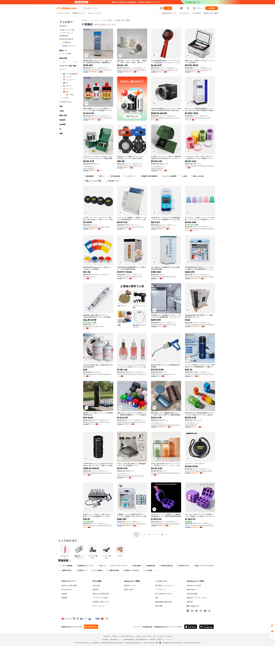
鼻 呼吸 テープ (82, 570)
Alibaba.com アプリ (161, 627)
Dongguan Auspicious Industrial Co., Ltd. (130, 227)
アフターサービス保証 (100, 598)
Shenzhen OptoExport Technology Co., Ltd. (165, 118)
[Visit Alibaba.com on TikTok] (209, 610)
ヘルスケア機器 (106, 20)
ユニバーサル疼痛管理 (169, 176)
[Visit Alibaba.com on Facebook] (188, 610)
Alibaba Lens (65, 627)
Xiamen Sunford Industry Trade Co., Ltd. (198, 70)
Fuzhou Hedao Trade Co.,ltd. (160, 227)
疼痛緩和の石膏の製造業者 (149, 176)
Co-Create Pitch (66, 589)
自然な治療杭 (137, 565)
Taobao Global (146, 636)
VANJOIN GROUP (89, 168)
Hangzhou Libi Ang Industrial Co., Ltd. (129, 276)
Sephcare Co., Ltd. (89, 276)
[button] (161, 8)
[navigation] (69, 277)
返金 (156, 598)
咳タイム (102, 565)
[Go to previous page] (132, 534)
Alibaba (84, 20)
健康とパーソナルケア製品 (93, 181)
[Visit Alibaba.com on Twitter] (196, 610)
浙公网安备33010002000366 (173, 643)
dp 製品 (185, 176)
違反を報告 (159, 606)
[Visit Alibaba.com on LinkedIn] (192, 610)
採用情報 (64, 598)
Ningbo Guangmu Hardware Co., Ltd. (163, 374)
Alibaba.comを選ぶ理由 (69, 585)
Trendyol (160, 636)
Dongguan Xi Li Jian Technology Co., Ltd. (164, 70)
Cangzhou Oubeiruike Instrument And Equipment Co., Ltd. (200, 324)
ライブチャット (160, 589)
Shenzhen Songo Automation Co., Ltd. (129, 166)
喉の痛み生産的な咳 (167, 565)
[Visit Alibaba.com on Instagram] (201, 610)
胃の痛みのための (184, 565)
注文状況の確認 (192, 593)
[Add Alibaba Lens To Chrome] (91, 626)
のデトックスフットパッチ (119, 565)
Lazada (137, 636)
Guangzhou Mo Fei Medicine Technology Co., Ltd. (132, 374)
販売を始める (191, 589)
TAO (154, 636)
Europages (168, 636)
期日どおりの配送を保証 (101, 593)
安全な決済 (96, 585)
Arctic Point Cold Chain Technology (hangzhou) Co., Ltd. (200, 276)
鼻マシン (102, 176)
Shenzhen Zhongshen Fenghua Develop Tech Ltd (200, 228)
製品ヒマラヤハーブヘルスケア (204, 565)
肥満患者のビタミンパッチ (86, 565)
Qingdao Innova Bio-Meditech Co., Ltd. (164, 276)
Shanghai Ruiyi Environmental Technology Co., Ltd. (98, 374)
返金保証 (96, 589)
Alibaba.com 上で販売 (194, 585)
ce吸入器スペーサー (113, 181)
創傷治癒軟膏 (90, 176)
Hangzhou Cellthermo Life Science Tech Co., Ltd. (200, 374)
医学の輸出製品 (115, 176)
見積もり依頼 (128, 589)
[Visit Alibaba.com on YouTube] (205, 610)
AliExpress (106, 636)
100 (162, 534)
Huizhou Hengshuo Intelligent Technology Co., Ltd (98, 118)
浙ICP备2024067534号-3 (192, 643)
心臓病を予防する (67, 570)
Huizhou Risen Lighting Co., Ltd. (93, 326)
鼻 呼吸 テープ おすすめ (132, 570)
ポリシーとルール (99, 606)
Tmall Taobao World (127, 636)
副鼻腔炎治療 (151, 565)
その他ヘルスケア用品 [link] (122, 20)
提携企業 (190, 602)
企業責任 (64, 593)
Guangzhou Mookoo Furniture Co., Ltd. (164, 324)
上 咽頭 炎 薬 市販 (113, 570)
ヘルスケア (94, 20)
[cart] (188, 8)
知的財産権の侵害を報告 (163, 602)
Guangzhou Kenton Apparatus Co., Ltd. (198, 118)
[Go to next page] (166, 534)
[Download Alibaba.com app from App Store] (190, 626)
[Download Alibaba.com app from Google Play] (206, 626)
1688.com (115, 636)
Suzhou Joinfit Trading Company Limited (96, 227)
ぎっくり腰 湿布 (97, 570)
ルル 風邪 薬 (148, 570)
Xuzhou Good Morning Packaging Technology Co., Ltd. (200, 166)
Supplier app (147, 627)
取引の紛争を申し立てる (163, 593)
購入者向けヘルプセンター (164, 585)
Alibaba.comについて (68, 581)
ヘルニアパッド (130, 176)
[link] (272, 625)
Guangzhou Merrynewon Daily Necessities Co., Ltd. (132, 70)
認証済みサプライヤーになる (196, 598)
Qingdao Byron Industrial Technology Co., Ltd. (98, 70)
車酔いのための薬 (198, 176)
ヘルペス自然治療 (67, 565)
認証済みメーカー (130, 585)
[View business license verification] (157, 643)
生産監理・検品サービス (101, 602)
